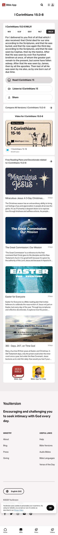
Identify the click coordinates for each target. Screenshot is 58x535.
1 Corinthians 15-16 (21, 149)
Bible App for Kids (38, 379)
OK (50, 508)
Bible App (18, 379)
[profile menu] (51, 5)
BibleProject (15, 152)
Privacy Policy (18, 510)
